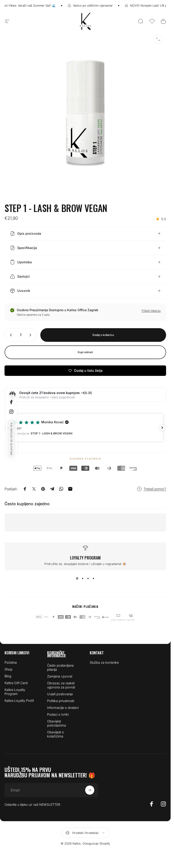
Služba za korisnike (104, 662)
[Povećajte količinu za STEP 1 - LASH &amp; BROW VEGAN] (31, 335)
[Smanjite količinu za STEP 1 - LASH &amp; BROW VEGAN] (10, 335)
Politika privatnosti (60, 701)
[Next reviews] (162, 428)
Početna (11, 662)
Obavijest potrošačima (56, 723)
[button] (152, 21)
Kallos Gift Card (16, 683)
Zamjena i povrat (59, 676)
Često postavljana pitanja (60, 667)
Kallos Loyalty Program (15, 692)
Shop (8, 669)
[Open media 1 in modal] (157, 39)
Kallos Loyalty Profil (19, 700)
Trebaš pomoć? (155, 489)
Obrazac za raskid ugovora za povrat (61, 685)
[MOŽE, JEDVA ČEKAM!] (89, 790)
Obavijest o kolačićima (55, 734)
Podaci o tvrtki (58, 714)
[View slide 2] (82, 578)
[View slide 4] (93, 578)
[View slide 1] (77, 578)
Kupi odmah (85, 352)
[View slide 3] (88, 578)
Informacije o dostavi (63, 708)
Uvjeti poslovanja (60, 694)
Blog (8, 676)
